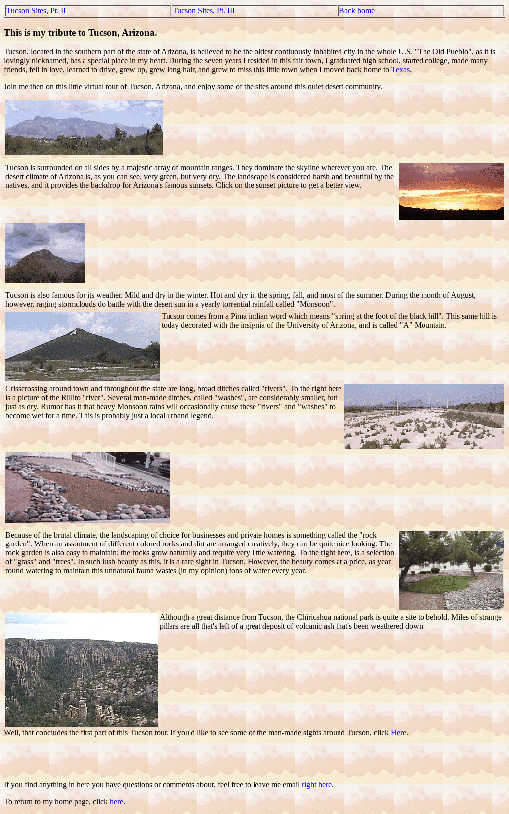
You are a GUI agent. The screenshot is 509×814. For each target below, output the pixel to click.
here (116, 801)
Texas (400, 69)
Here (398, 732)
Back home (357, 10)
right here (317, 784)
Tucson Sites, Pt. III (204, 10)
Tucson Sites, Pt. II (36, 10)
